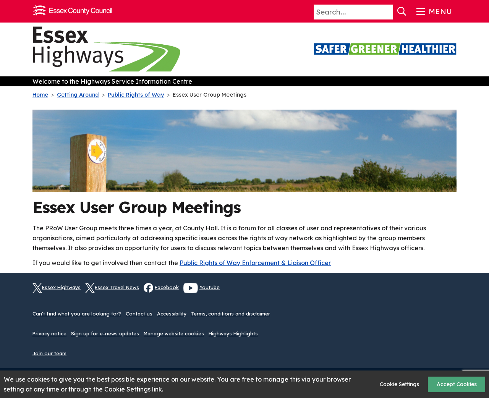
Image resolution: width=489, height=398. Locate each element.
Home (40, 94)
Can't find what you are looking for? (76, 314)
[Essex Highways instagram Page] (451, 292)
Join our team (49, 353)
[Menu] (433, 11)
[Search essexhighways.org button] (402, 11)
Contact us (139, 314)
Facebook (167, 287)
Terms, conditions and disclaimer (230, 314)
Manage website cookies (174, 333)
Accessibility (171, 314)
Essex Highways (61, 287)
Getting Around (78, 94)
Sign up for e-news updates (105, 333)
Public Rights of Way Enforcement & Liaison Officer (255, 263)
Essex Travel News (117, 287)
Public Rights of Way (136, 94)
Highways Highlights (233, 333)
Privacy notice (49, 333)
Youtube (209, 287)
